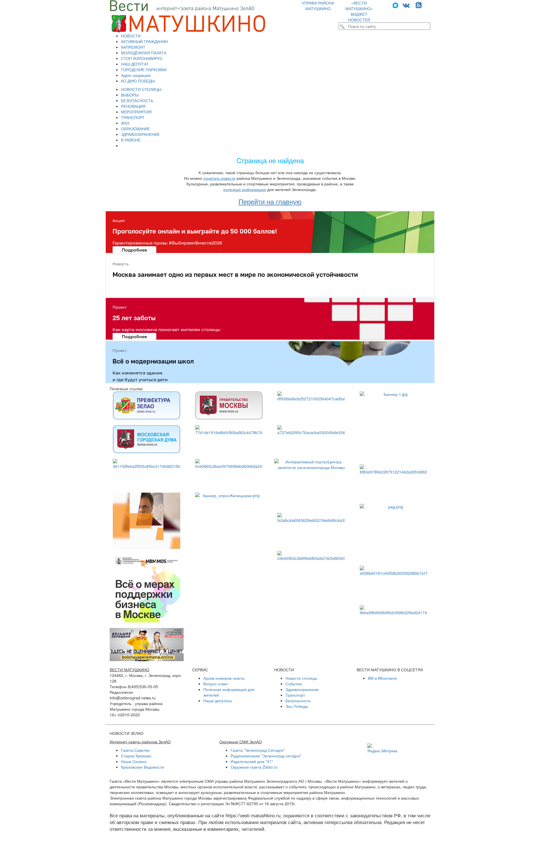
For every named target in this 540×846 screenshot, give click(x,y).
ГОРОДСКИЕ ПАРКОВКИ (143, 69)
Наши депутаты (217, 700)
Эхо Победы (296, 706)
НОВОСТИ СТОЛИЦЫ (141, 89)
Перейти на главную (270, 201)
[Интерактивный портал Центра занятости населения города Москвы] (311, 483)
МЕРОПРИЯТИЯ (136, 112)
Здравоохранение (302, 689)
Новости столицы (301, 678)
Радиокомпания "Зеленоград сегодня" (266, 756)
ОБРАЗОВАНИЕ (135, 128)
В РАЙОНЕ (131, 140)
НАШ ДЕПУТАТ (135, 64)
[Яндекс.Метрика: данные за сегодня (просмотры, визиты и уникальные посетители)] (382, 748)
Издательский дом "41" (252, 761)
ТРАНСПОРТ (133, 117)
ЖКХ (125, 123)
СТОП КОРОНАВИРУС (142, 58)
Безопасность (298, 700)
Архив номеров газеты (224, 678)
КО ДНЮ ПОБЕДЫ (138, 81)
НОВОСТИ (131, 36)
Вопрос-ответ (215, 683)
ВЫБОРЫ (129, 95)
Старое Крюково (136, 756)
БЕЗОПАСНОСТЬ (137, 100)
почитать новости (219, 178)
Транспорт (295, 695)
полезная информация (244, 189)
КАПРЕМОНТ (133, 47)
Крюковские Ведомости (142, 767)
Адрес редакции (136, 75)
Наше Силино (134, 761)
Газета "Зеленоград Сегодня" (258, 750)
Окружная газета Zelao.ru (254, 767)
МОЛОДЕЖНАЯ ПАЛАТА (143, 52)
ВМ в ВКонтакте (382, 678)
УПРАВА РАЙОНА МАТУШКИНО (318, 5)
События (293, 683)
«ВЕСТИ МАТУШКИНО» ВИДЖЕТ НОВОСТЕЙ (359, 11)
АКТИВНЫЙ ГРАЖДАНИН (144, 41)
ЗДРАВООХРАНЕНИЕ (140, 134)
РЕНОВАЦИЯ (133, 106)
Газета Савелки (135, 750)
